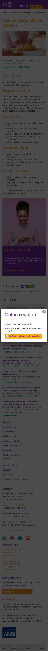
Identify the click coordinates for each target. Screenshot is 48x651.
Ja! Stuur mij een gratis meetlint (24, 336)
